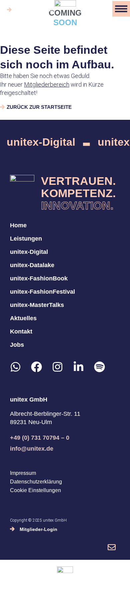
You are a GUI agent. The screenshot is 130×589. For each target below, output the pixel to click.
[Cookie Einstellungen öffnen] (12, 580)
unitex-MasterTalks (37, 305)
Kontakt (21, 331)
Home (18, 225)
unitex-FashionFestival (42, 291)
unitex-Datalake (32, 265)
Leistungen (26, 238)
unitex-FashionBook (39, 278)
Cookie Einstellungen (35, 490)
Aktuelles (23, 318)
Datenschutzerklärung (36, 481)
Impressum (23, 473)
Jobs (17, 344)
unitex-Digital (41, 142)
